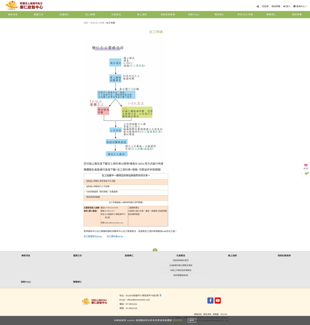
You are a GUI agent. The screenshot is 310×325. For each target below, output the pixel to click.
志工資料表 (124, 169)
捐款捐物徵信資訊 (181, 260)
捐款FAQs (193, 14)
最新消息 (13, 14)
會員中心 (300, 6)
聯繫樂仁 (271, 14)
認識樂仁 (64, 14)
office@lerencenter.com (138, 300)
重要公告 (39, 14)
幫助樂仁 (219, 14)
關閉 (192, 320)
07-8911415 (131, 308)
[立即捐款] (306, 167)
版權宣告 (198, 314)
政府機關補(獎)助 (180, 275)
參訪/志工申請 (245, 14)
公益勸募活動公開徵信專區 (180, 265)
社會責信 (116, 14)
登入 (287, 6)
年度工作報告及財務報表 (180, 270)
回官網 (265, 6)
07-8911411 (131, 304)
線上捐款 (142, 14)
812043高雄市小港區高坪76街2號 (142, 295)
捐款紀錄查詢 (168, 14)
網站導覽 (275, 6)
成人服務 (90, 14)
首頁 (86, 23)
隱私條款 (207, 314)
